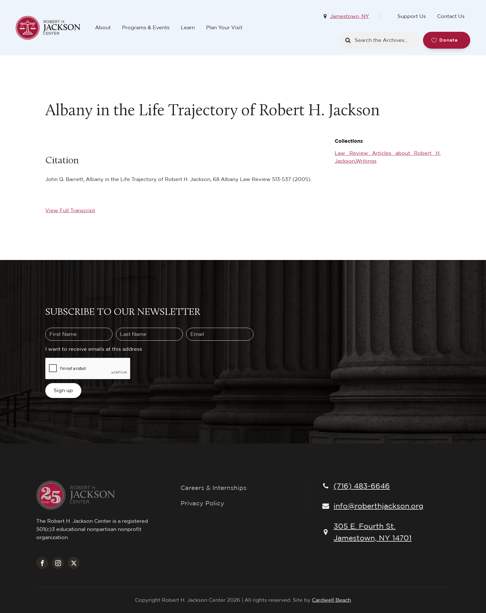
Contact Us (451, 16)
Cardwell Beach (331, 600)
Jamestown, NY (349, 16)
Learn (188, 27)
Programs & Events (146, 27)
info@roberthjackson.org (378, 506)
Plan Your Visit (224, 27)
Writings (366, 161)
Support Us (411, 16)
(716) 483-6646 (362, 486)
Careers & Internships (214, 487)
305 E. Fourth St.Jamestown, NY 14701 (372, 532)
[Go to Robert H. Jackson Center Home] (52, 28)
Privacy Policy (202, 503)
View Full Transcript (70, 210)
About (103, 27)
